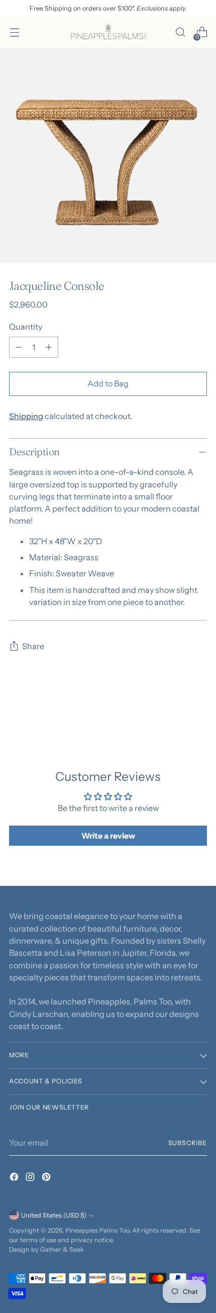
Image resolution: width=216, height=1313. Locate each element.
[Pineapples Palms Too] (108, 32)
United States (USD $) (53, 1215)
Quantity (25, 327)
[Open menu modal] (14, 32)
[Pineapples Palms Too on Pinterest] (47, 1178)
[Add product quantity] (49, 347)
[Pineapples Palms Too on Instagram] (31, 1178)
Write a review (108, 836)
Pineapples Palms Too (97, 1230)
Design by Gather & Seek (46, 1249)
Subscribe (187, 1143)
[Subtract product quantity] (19, 347)
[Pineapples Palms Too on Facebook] (15, 1178)
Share (33, 646)
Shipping (26, 416)
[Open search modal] (180, 32)
